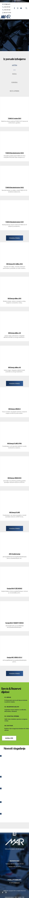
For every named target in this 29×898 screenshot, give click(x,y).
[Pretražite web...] (26, 8)
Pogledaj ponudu (14, 238)
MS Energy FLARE (14, 512)
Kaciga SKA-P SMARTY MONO (14, 623)
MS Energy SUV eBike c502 (14, 264)
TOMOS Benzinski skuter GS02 (14, 187)
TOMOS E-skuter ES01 (14, 118)
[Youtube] (21, 8)
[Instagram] (17, 8)
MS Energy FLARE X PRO (14, 443)
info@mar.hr (7, 4)
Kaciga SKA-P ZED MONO (14, 588)
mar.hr (5, 890)
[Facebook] (14, 8)
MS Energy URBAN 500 (14, 478)
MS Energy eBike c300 (14, 298)
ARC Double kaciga (14, 554)
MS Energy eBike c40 (14, 367)
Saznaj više (9, 738)
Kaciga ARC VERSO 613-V (14, 657)
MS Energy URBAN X (14, 409)
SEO (23, 897)
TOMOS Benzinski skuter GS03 (14, 153)
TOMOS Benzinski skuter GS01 (14, 222)
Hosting (19, 897)
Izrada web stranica (9, 897)
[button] (12, 49)
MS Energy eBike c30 (14, 333)
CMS (16, 897)
